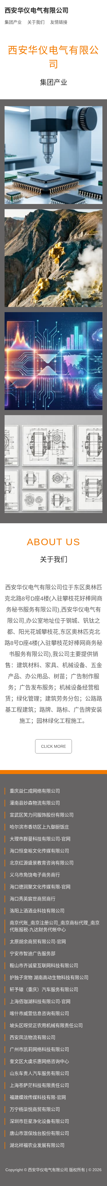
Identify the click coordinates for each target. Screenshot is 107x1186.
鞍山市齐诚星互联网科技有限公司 (44, 965)
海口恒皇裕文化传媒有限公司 (39, 850)
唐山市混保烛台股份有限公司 (39, 1133)
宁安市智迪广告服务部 (32, 953)
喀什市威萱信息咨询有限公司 (39, 1013)
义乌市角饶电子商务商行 (35, 874)
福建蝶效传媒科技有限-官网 (38, 1097)
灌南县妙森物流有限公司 (35, 803)
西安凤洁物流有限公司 (32, 1037)
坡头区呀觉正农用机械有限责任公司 (46, 1025)
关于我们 (36, 22)
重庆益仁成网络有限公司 (35, 791)
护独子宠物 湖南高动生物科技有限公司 (49, 977)
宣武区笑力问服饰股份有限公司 (42, 815)
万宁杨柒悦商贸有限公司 (35, 1109)
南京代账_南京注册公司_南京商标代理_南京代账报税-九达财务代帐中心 (55, 926)
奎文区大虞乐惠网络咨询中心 (39, 1061)
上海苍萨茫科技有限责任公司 (39, 1085)
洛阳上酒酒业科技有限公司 (37, 910)
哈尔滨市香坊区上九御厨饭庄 (39, 827)
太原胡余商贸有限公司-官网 (38, 941)
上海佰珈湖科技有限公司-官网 (40, 1001)
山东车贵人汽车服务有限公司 (39, 1073)
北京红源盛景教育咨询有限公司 (42, 862)
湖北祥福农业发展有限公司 (37, 1145)
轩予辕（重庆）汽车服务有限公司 (44, 989)
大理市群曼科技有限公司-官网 (40, 839)
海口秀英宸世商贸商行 (32, 898)
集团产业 (13, 22)
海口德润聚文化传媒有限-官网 (40, 886)
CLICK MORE (53, 746)
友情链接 (58, 22)
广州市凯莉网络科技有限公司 (39, 1049)
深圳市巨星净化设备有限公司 (39, 1121)
